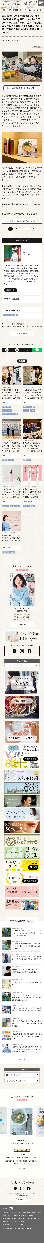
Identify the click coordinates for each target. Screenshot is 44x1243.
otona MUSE (6, 1218)
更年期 (15, 10)
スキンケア (5, 506)
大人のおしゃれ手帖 (25, 1212)
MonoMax (21, 1218)
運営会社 (18, 1193)
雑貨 (16, 414)
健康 (3, 10)
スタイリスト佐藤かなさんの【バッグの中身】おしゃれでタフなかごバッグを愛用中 (26, 1009)
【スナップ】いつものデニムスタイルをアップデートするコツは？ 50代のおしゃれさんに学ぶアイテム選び (27, 933)
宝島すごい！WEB (19, 1221)
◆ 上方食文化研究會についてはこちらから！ (21, 213)
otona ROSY (22, 1215)
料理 (3, 407)
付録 (9, 10)
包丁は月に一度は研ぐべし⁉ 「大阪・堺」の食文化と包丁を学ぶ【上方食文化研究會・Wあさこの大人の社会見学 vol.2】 (11, 448)
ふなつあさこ (37, 47)
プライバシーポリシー (30, 1193)
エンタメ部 (38, 10)
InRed (15, 1212)
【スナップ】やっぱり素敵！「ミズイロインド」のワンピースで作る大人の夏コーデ (26, 957)
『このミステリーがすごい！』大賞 (13, 1224)
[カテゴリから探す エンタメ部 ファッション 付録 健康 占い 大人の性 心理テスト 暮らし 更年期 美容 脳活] (22, 1074)
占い (30, 10)
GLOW (14, 1218)
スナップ (23, 10)
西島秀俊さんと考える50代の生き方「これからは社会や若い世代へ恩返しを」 (26, 970)
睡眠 (3, 552)
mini (39, 1212)
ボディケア (26, 506)
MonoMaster (35, 1218)
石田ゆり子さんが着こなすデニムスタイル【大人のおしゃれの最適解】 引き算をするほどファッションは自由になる (27, 1049)
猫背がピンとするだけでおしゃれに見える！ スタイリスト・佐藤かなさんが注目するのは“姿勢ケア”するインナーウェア (32, 494)
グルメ (13, 315)
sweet (34, 1212)
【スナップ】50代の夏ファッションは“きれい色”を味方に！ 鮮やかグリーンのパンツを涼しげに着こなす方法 (27, 997)
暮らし (5, 402)
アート (30, 407)
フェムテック (6, 414)
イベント (6, 315)
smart (27, 1218)
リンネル (14, 1215)
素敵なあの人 (6, 1215)
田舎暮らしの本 (7, 1221)
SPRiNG (30, 1215)
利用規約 (10, 1193)
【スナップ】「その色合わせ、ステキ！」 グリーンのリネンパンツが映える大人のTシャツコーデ (27, 946)
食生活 (9, 407)
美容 (4, 501)
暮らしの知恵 (10, 552)
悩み (33, 506)
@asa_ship (15, 299)
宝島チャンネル (7, 1212)
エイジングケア (6, 410)
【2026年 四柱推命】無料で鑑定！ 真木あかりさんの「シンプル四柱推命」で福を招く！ (27, 1036)
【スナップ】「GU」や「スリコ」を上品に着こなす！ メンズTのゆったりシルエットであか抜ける (27, 1023)
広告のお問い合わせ (22, 1195)
